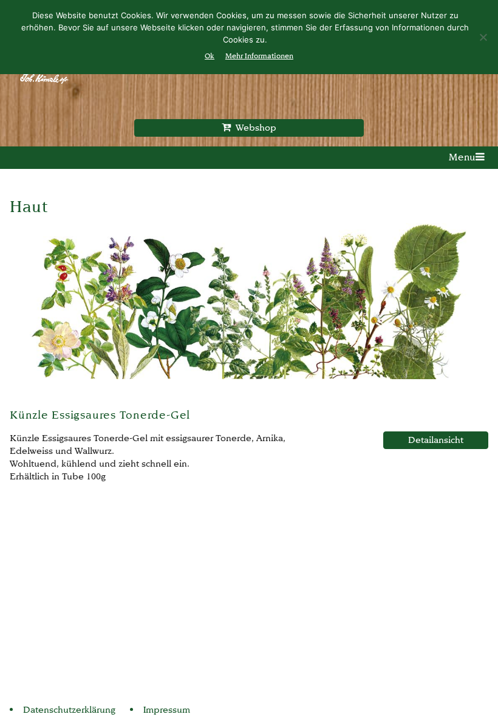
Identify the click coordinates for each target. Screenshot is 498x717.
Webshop (253, 127)
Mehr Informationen (259, 55)
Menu (462, 157)
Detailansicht (435, 439)
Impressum (166, 709)
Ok (209, 55)
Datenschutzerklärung (69, 709)
